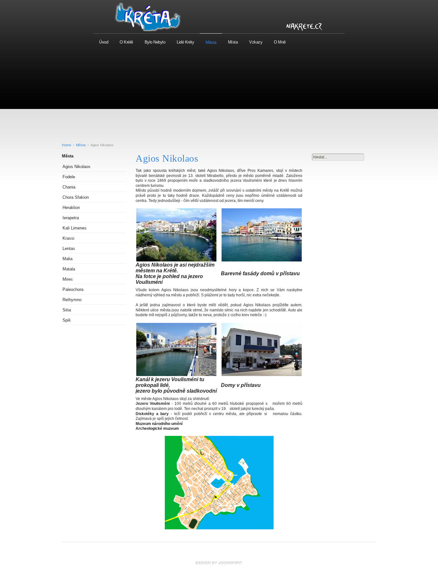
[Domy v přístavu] (261, 375)
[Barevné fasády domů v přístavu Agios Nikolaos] (261, 260)
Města (81, 145)
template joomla (219, 563)
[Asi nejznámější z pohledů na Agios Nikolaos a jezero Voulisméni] (176, 260)
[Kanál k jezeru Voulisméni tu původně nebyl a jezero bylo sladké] (176, 375)
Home (66, 145)
